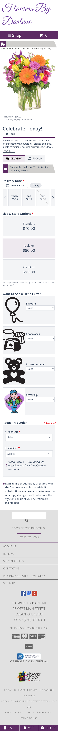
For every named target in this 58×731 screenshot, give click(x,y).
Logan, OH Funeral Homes (21, 690)
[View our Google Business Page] (29, 595)
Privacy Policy (14, 712)
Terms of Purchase (38, 712)
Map (30, 728)
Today (35, 185)
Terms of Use (29, 718)
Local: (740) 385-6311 (29, 620)
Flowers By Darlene (26, 15)
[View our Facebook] (23, 595)
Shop (16, 35)
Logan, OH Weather (13, 701)
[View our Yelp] (34, 595)
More (7, 150)
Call (10, 728)
